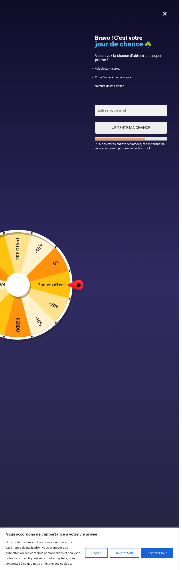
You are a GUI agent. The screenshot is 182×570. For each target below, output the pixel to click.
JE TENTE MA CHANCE (131, 127)
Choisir (96, 553)
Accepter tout (157, 553)
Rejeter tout (124, 553)
